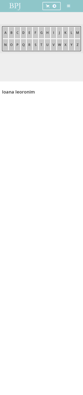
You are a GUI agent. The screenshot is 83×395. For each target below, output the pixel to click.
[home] (15, 6)
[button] (69, 6)
